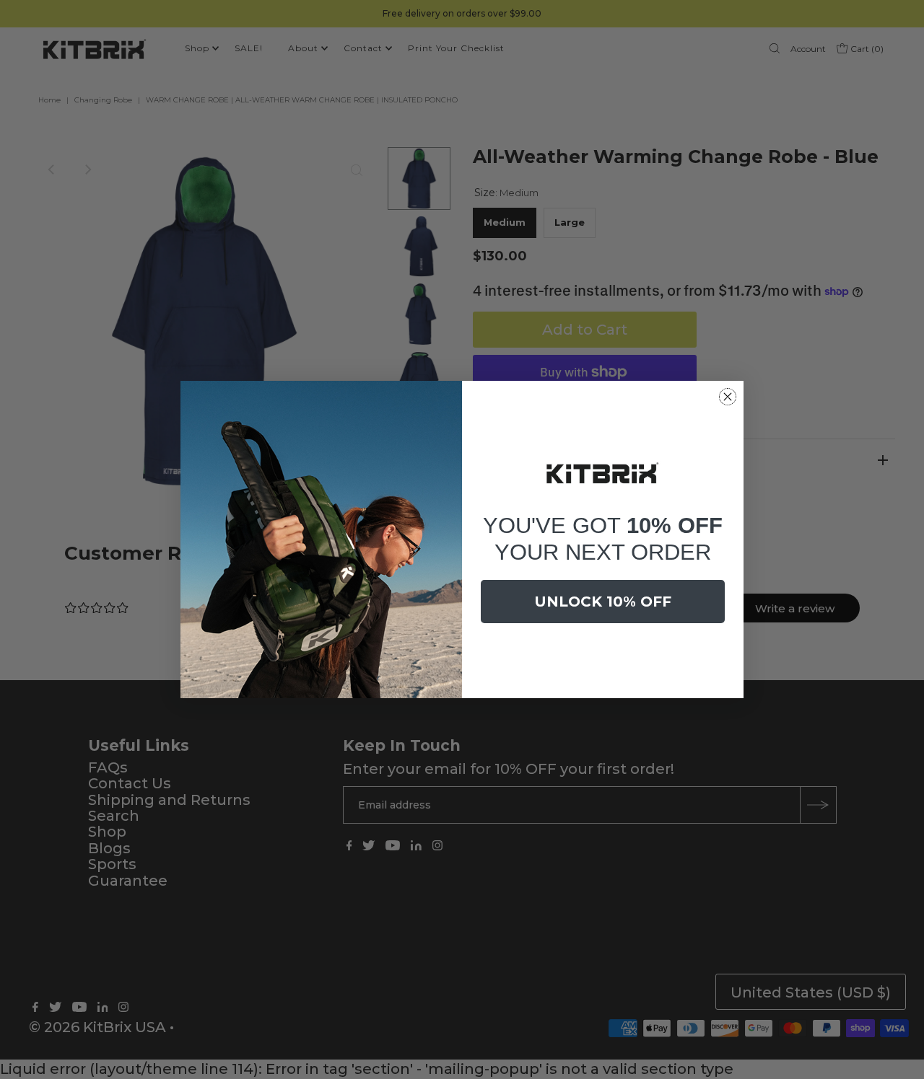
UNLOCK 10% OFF (602, 601)
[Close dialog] (727, 396)
